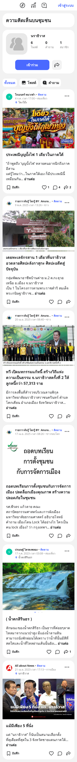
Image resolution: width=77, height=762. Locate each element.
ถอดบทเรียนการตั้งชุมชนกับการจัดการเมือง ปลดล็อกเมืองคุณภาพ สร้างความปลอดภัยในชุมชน (38, 492)
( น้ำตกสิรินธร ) (19, 618)
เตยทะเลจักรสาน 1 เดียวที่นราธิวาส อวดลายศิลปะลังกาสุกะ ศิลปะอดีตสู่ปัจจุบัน (35, 263)
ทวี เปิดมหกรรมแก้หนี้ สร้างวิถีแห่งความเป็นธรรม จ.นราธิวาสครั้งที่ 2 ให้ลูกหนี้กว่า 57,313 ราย (37, 377)
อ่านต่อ (29, 179)
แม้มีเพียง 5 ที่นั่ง (19, 725)
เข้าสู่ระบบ (66, 5)
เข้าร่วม (32, 65)
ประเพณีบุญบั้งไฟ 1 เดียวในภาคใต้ (35, 154)
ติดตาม (42, 94)
